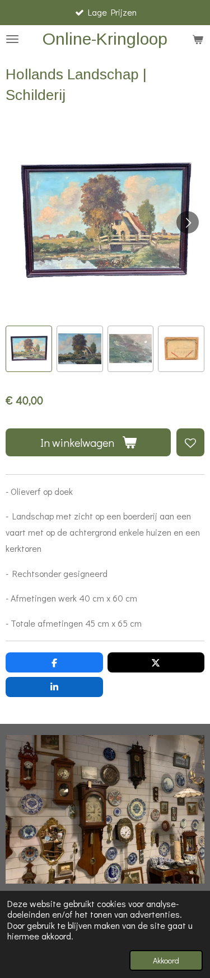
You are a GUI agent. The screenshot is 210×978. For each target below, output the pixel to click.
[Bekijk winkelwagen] (197, 39)
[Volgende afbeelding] (187, 222)
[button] (29, 349)
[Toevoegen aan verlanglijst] (190, 442)
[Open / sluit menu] (12, 39)
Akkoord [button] (166, 960)
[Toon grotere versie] (105, 809)
